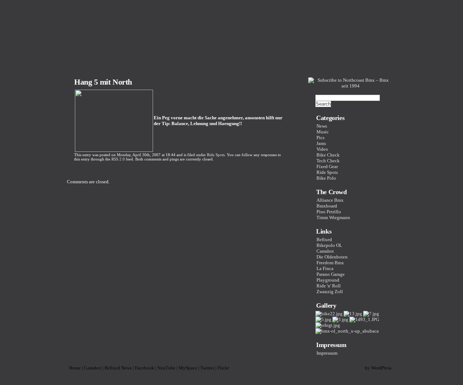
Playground (328, 280)
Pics (320, 137)
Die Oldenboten (332, 257)
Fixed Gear (327, 166)
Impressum (327, 353)
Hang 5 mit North (103, 81)
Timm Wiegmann (333, 217)
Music (323, 131)
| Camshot (91, 368)
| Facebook (143, 368)
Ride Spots (216, 155)
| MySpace (187, 368)
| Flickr (222, 368)
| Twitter (206, 368)
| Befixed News (117, 368)
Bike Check (328, 155)
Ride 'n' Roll (329, 285)
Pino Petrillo (329, 211)
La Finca (325, 268)
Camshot (325, 251)
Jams (321, 143)
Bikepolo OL (329, 245)
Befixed (324, 239)
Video (322, 149)
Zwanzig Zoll (330, 291)
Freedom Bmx (330, 262)
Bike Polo (326, 178)
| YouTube (165, 368)
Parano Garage (331, 274)
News (322, 126)
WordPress (381, 368)
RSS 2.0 (118, 159)
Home (74, 368)
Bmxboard (327, 206)
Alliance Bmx (330, 200)
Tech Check (328, 160)
